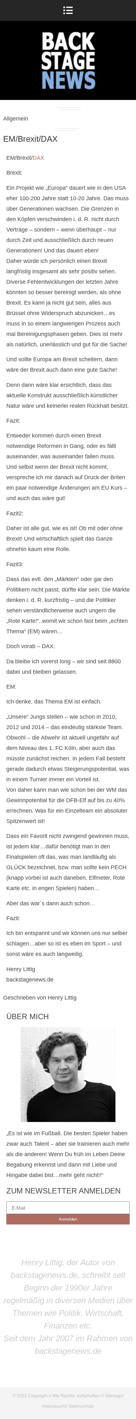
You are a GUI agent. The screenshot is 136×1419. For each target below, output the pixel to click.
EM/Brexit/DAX (30, 139)
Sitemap (113, 1395)
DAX (38, 158)
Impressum (53, 1406)
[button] (68, 10)
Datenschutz (81, 1406)
